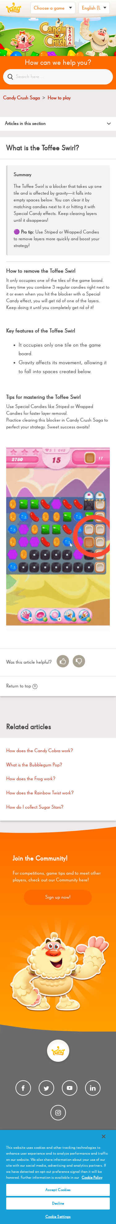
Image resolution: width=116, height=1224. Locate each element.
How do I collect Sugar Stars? (34, 807)
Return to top (18, 686)
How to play (59, 98)
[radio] (63, 661)
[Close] (103, 1136)
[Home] (13, 7)
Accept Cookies (58, 1190)
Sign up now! (58, 897)
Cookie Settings (58, 1217)
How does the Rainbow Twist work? (40, 793)
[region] (58, 1177)
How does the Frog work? (30, 779)
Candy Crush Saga (21, 98)
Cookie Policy (92, 1178)
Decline (58, 1203)
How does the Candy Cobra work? (39, 750)
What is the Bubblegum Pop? (34, 765)
